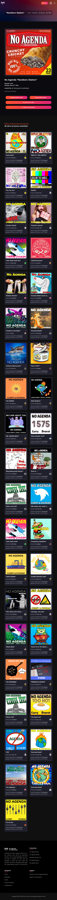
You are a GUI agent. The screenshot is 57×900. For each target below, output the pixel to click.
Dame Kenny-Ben (15, 368)
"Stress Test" (10, 717)
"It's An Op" (9, 822)
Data (12, 333)
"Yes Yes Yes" (10, 190)
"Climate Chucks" (11, 295)
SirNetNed (13, 298)
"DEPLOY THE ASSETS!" (39, 155)
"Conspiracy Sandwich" (38, 541)
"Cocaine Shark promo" (13, 366)
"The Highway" (10, 787)
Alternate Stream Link (35, 857)
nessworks (38, 789)
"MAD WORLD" (36, 401)
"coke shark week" (12, 541)
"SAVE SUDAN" (11, 576)
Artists (6, 880)
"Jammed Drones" (37, 260)
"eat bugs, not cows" (37, 611)
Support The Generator (36, 877)
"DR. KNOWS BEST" (12, 436)
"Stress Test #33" (11, 506)
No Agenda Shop (34, 863)
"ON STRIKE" (10, 401)
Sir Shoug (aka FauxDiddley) (20, 88)
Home (29, 12)
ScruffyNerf (14, 473)
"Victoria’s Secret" (37, 225)
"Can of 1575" (35, 366)
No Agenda (42, 12)
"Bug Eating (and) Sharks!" (14, 471)
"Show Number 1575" (38, 436)
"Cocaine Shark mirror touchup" (41, 295)
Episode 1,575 (14, 162)
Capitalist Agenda (40, 368)
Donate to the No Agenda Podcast (39, 874)
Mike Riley (13, 263)
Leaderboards (8, 885)
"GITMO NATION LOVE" (38, 576)
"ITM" (7, 752)
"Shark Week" (10, 647)
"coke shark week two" (13, 260)
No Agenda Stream (35, 854)
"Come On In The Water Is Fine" (41, 647)
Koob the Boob (39, 263)
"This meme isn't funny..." (14, 611)
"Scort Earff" (10, 155)
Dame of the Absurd (15, 403)
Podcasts (34, 12)
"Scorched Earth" (36, 331)
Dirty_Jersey (39, 438)
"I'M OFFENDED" (11, 682)
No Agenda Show (34, 852)
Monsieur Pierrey (15, 157)
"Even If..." (34, 471)
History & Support (9, 882)
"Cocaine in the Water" (13, 331)
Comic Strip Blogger (41, 192)
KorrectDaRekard (40, 333)
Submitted (7, 877)
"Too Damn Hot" (36, 717)
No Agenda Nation (34, 860)
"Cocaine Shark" (11, 225)
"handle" (33, 190)
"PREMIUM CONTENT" (38, 682)
